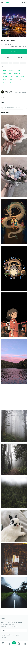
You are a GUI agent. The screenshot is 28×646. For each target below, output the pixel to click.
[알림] (18, 2)
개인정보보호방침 (10, 635)
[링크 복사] (2, 66)
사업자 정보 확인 (4, 637)
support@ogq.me (14, 621)
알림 (19, 644)
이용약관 (3, 635)
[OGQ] (7, 2)
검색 (9, 644)
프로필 (25, 644)
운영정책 (18, 635)
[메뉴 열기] (2, 2)
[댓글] (25, 107)
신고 (3, 97)
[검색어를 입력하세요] (14, 2)
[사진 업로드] (14, 643)
